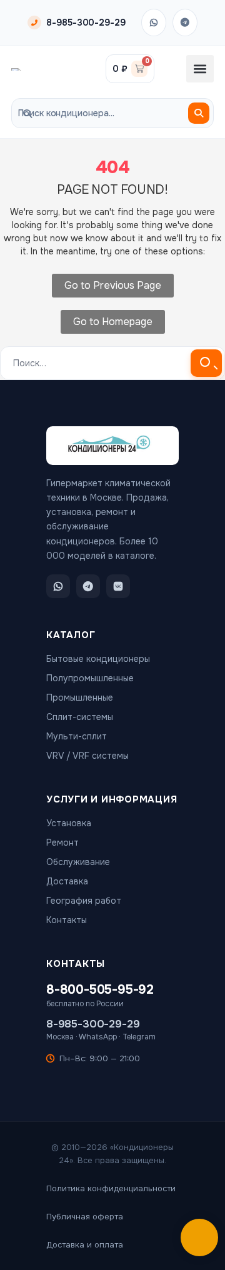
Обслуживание (78, 862)
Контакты (66, 920)
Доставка (67, 881)
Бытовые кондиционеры (98, 658)
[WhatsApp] (153, 22)
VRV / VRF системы (87, 755)
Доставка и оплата (84, 1244)
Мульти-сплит (76, 736)
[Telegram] (185, 22)
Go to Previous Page (112, 285)
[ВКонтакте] (118, 586)
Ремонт (62, 842)
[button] (200, 68)
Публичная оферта (84, 1216)
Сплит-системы (79, 716)
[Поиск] (198, 113)
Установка (68, 823)
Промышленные (79, 697)
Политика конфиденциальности (111, 1188)
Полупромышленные (90, 678)
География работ (83, 900)
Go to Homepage (112, 321)
